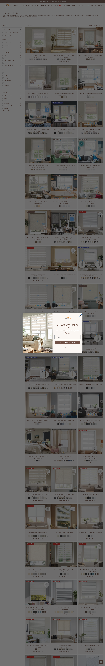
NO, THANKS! (67, 347)
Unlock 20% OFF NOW (67, 342)
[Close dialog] (80, 315)
